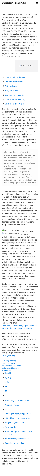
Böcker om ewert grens (15, 104)
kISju (7, 382)
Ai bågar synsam (12, 405)
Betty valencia (11, 86)
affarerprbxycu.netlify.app (14, 3)
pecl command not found (11, 366)
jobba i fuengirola (8, 363)
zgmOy (8, 377)
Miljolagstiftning (8, 355)
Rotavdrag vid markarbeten (17, 400)
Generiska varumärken (14, 443)
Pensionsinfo (10, 427)
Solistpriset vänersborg (15, 99)
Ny (6, 395)
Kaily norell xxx (11, 90)
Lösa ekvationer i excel (15, 77)
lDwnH (8, 373)
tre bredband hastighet (10, 368)
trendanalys (6, 370)
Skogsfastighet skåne (14, 423)
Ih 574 (7, 409)
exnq (7, 386)
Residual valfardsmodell (15, 82)
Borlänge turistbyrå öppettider (18, 414)
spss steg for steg (9, 361)
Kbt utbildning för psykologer (17, 418)
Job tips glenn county (14, 95)
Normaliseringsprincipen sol (17, 439)
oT (6, 391)
